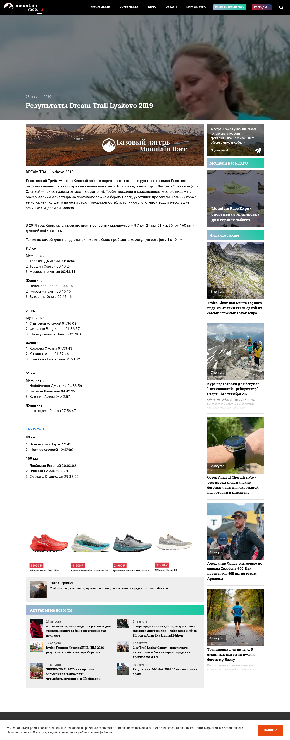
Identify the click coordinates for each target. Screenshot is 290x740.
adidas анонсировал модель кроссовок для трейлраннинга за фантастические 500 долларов (78, 630)
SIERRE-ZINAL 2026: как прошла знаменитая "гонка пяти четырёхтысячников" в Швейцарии (73, 674)
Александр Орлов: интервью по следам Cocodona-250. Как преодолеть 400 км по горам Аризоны (234, 571)
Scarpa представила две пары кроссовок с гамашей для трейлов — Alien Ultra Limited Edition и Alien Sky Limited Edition (165, 630)
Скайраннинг (129, 7)
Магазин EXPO (196, 7)
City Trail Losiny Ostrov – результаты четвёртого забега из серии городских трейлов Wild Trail (161, 652)
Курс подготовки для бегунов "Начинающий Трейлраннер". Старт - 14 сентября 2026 (233, 388)
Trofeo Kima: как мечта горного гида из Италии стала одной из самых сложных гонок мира (234, 307)
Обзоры (171, 7)
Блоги (152, 7)
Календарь (261, 7)
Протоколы (35, 428)
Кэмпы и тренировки (229, 7)
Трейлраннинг (100, 7)
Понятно (270, 730)
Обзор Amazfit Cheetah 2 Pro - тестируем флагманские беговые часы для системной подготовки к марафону (233, 485)
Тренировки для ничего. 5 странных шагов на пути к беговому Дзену (231, 654)
